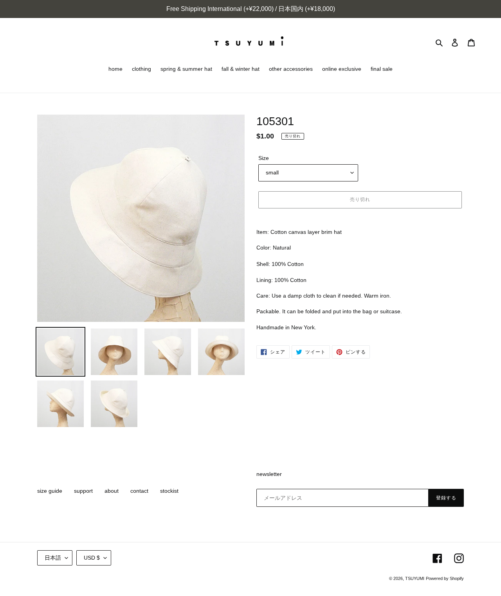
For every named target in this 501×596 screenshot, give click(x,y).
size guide (49, 491)
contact (139, 491)
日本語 (53, 558)
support (83, 491)
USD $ (92, 558)
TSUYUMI (414, 578)
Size (263, 158)
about (112, 491)
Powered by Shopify (445, 578)
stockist (169, 491)
